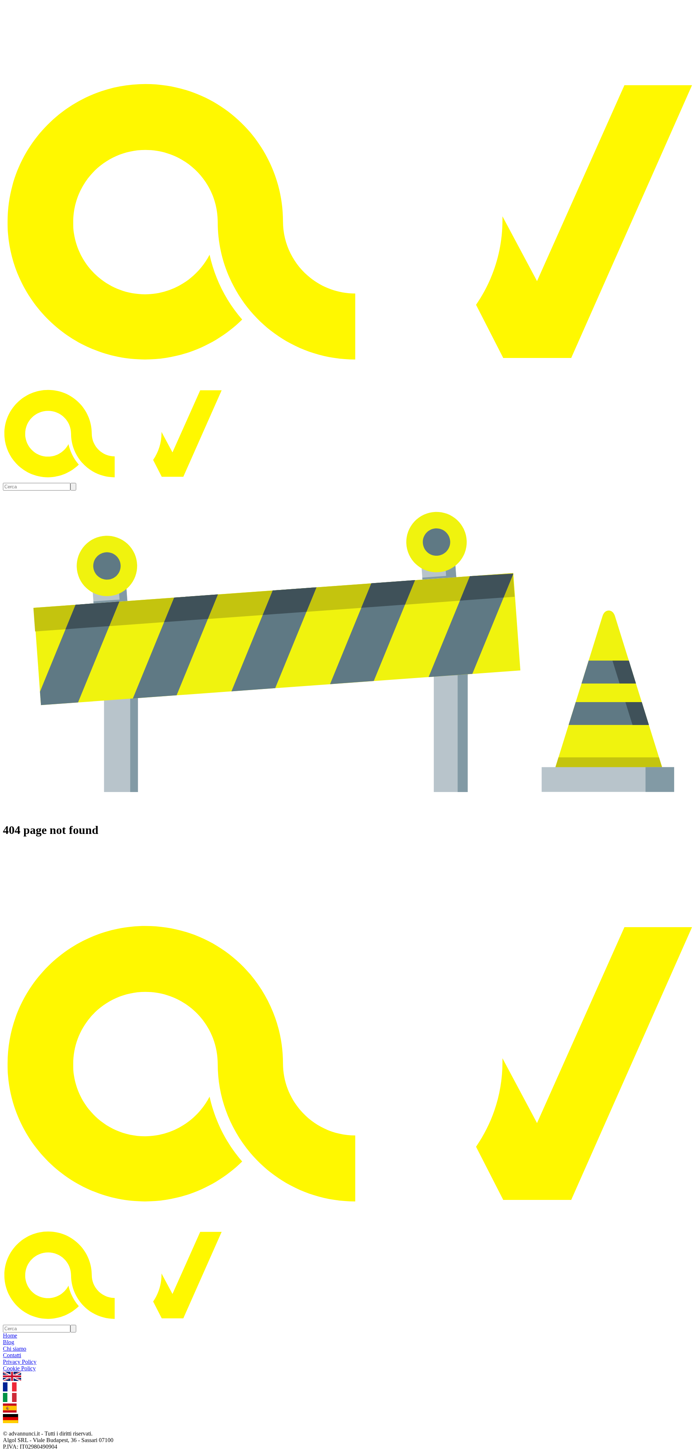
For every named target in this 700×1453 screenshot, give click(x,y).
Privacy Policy (19, 1362)
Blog (8, 1342)
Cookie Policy (19, 1368)
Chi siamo (14, 1349)
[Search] (73, 487)
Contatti (12, 1355)
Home (10, 1335)
